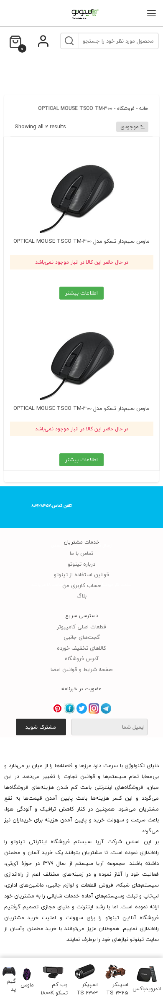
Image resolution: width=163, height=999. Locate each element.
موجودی (129, 126)
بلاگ (81, 595)
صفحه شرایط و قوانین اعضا (81, 669)
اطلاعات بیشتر (81, 292)
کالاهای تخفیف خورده (81, 648)
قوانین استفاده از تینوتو (81, 574)
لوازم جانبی (61, 885)
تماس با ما (81, 553)
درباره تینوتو (81, 564)
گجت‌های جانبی (82, 637)
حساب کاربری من (81, 585)
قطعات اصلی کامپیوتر (81, 626)
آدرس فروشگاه (82, 658)
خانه (143, 108)
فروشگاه (126, 108)
